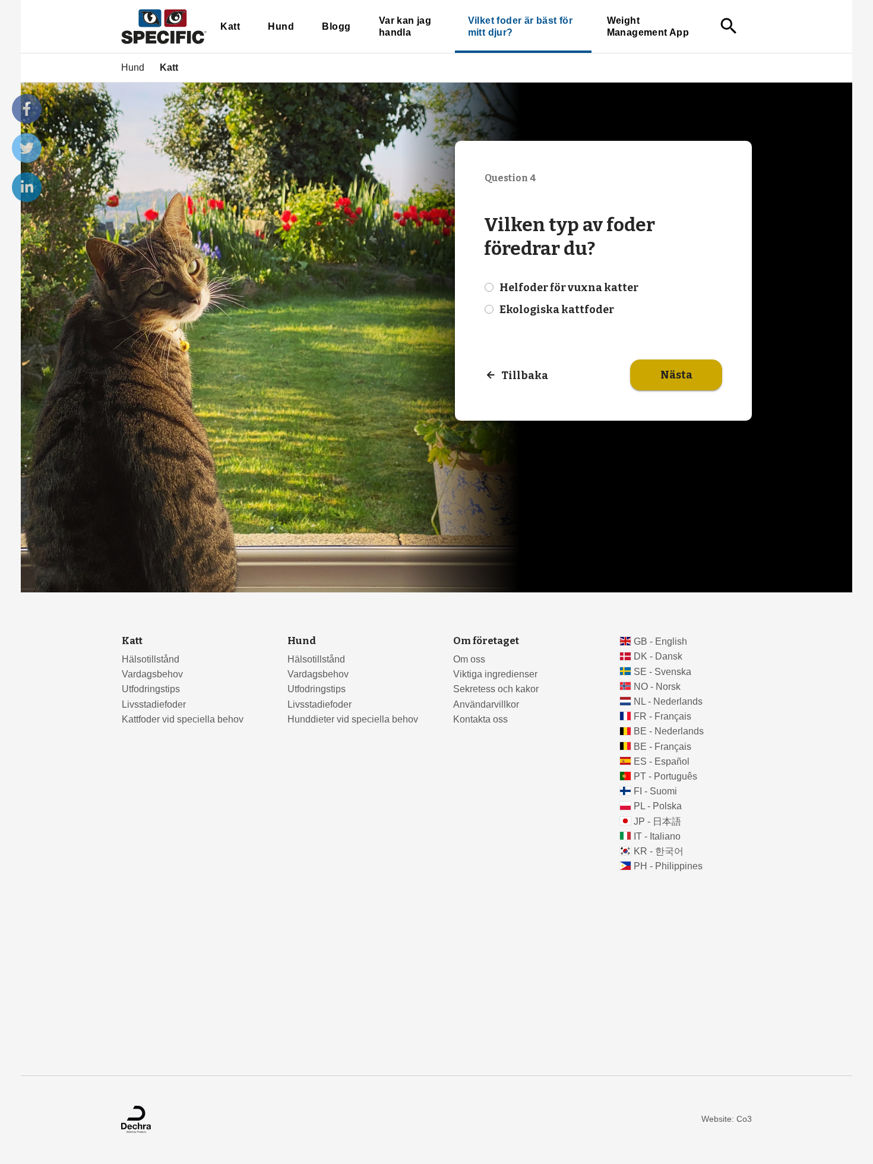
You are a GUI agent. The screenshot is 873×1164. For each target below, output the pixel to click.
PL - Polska (658, 806)
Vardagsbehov (152, 674)
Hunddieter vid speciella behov (352, 719)
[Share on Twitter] (27, 148)
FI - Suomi (655, 791)
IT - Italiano (657, 836)
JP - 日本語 (657, 821)
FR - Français (662, 716)
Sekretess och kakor (496, 689)
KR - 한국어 (659, 851)
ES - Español (661, 761)
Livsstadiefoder (154, 704)
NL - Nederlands (668, 701)
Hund (281, 26)
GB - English (660, 641)
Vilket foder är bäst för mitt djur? (520, 26)
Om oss (469, 659)
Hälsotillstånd (150, 659)
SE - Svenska (662, 672)
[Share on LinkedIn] (27, 187)
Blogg (336, 26)
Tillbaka (524, 375)
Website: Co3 (726, 1119)
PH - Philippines (668, 866)
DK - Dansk (658, 656)
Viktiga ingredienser (495, 674)
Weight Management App (648, 26)
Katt (230, 26)
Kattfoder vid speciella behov (182, 719)
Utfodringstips (151, 689)
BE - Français (662, 747)
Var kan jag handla (405, 26)
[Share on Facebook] (27, 109)
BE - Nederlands (669, 731)
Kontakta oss (480, 719)
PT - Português (665, 776)
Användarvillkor (486, 704)
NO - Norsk (657, 687)
